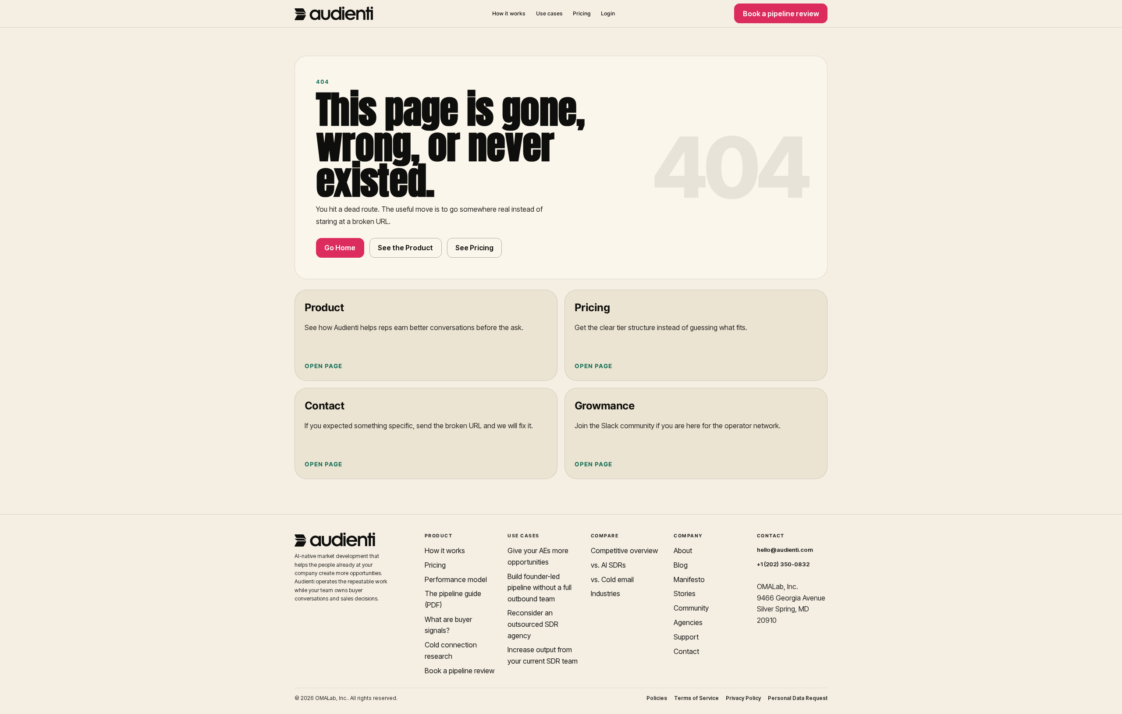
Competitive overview (624, 550)
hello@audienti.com (785, 549)
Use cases (549, 13)
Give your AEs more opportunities (538, 556)
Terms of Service (696, 698)
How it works (508, 13)
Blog (681, 565)
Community (691, 608)
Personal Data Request (797, 698)
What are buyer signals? (448, 625)
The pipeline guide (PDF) (453, 599)
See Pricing (474, 247)
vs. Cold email (612, 579)
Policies (656, 698)
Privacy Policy (743, 698)
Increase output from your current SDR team (543, 655)
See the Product (405, 247)
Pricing (582, 13)
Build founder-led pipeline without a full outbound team (540, 587)
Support (686, 636)
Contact (686, 651)
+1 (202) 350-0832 (783, 564)
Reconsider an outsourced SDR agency (533, 623)
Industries (605, 593)
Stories (685, 593)
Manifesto (689, 579)
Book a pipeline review (781, 13)
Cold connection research (451, 650)
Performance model (456, 579)
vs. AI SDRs (608, 565)
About (683, 550)
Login (608, 13)
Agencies (688, 622)
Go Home (339, 247)
